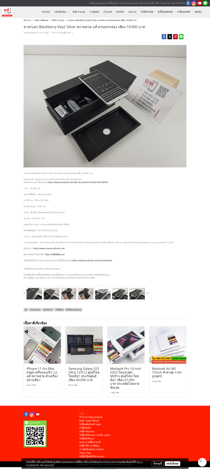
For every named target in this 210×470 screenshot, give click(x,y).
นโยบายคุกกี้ (49, 465)
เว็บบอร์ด (107, 12)
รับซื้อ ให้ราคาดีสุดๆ (89, 446)
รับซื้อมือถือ (85, 428)
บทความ (132, 12)
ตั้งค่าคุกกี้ (157, 463)
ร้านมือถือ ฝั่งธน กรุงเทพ (91, 449)
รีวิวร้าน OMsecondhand (90, 417)
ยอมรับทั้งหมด (173, 463)
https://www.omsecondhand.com (49, 248)
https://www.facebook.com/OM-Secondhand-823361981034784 (78, 182)
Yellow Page (85, 453)
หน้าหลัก (46, 12)
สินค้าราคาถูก (79, 12)
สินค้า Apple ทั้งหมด (89, 420)
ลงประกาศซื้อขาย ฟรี (90, 442)
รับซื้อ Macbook (86, 431)
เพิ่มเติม (198, 12)
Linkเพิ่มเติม (60, 12)
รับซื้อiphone (147, 12)
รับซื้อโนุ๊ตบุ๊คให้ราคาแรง (91, 456)
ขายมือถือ (94, 12)
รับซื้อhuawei (183, 12)
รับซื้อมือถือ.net (86, 438)
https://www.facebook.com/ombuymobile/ (92, 260)
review (120, 12)
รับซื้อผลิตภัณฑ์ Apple (90, 424)
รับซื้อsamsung (165, 12)
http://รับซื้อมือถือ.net (54, 254)
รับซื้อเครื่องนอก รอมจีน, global (94, 435)
